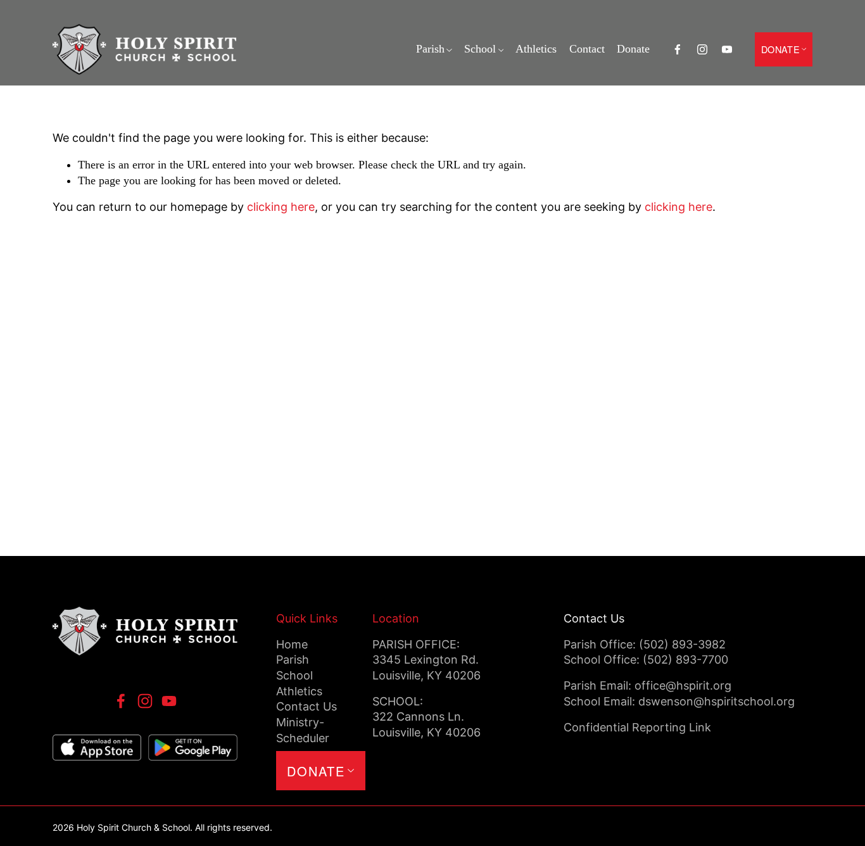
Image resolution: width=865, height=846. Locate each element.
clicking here (281, 206)
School (480, 48)
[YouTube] (727, 49)
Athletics (536, 48)
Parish (430, 48)
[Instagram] (702, 49)
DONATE (780, 49)
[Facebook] (677, 49)
